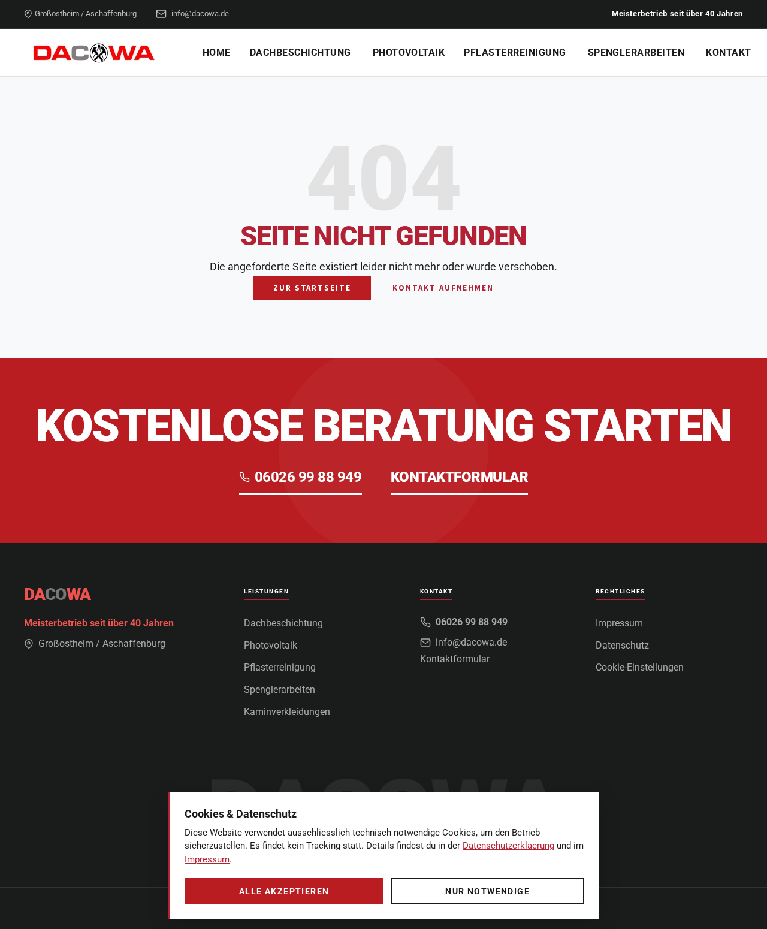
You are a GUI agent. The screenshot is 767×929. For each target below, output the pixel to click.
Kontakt (728, 52)
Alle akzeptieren (284, 891)
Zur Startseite (312, 288)
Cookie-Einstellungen (640, 667)
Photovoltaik (409, 52)
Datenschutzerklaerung (508, 845)
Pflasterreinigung (515, 52)
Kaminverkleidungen (287, 711)
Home (217, 52)
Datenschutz (622, 645)
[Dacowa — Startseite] (99, 52)
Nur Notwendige (487, 891)
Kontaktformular (455, 659)
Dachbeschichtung (300, 52)
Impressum (619, 623)
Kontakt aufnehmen (443, 288)
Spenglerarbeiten (636, 52)
